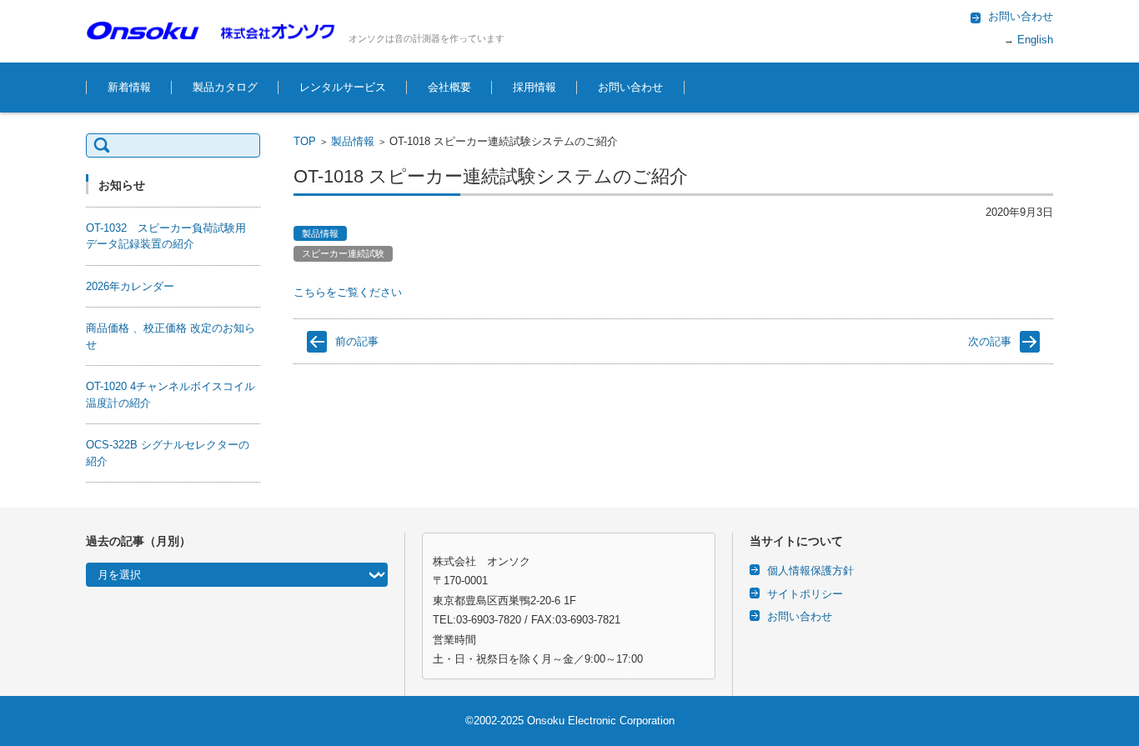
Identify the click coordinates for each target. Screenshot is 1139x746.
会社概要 (449, 87)
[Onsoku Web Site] (211, 30)
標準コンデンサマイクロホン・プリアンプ (532, 489)
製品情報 (352, 141)
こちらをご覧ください (348, 292)
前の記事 (357, 341)
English (1033, 39)
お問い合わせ (630, 87)
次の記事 (989, 341)
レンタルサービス (342, 87)
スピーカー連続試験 (343, 253)
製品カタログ (225, 87)
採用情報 (534, 87)
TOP (305, 141)
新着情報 (129, 87)
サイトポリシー (805, 594)
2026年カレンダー (130, 286)
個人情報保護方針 (810, 570)
